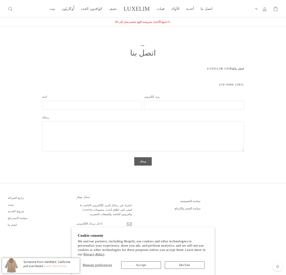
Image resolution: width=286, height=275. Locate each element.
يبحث (11, 204)
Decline (184, 265)
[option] (143, 22)
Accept (141, 265)
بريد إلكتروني (152, 96)
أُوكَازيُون (68, 9)
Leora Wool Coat (55, 265)
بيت (52, 9)
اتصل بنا (206, 9)
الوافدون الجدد (91, 9)
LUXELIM (137, 9)
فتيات (161, 9)
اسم (44, 96)
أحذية (190, 9)
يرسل (143, 161)
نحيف (113, 9)
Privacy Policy (94, 254)
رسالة (45, 117)
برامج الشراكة (16, 197)
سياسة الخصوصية (190, 201)
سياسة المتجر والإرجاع (188, 208)
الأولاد (175, 9)
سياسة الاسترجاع (17, 218)
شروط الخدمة (16, 211)
